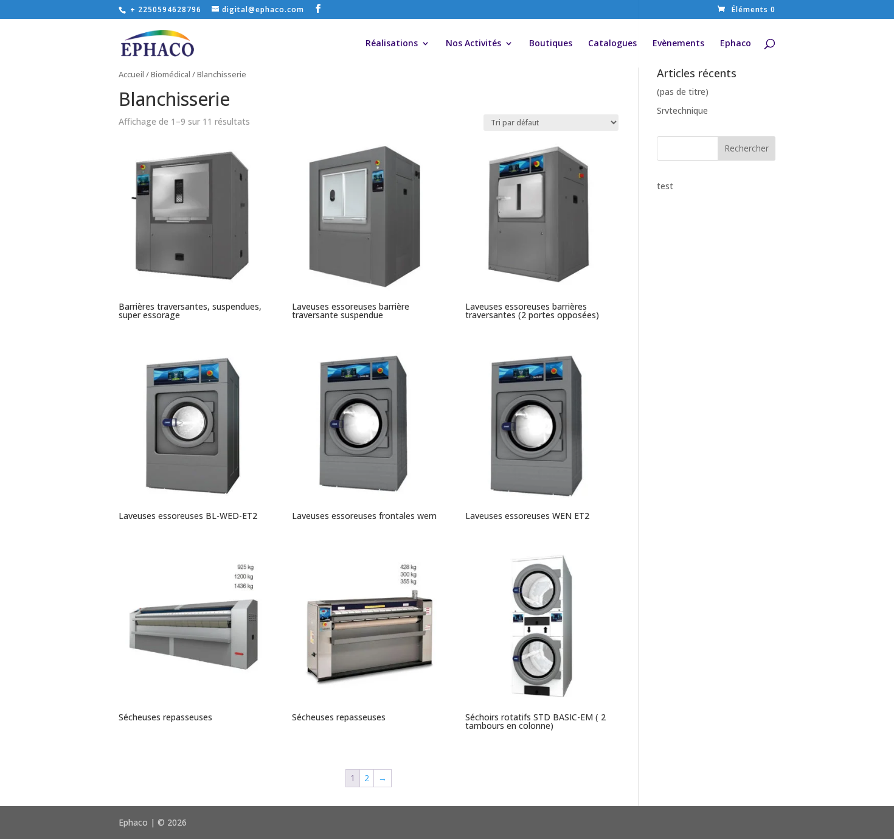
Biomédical (170, 74)
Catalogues (612, 44)
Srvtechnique (682, 110)
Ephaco (735, 44)
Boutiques (550, 44)
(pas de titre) (683, 91)
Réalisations (392, 44)
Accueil (131, 74)
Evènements (678, 44)
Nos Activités (473, 44)
